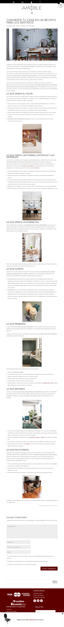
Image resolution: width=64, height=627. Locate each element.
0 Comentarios (31, 25)
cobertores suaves (35, 437)
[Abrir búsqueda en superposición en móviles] (40, 2)
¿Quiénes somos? (38, 593)
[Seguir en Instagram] (38, 600)
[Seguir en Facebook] (34, 600)
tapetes (28, 443)
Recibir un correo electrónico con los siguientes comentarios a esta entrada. (28, 561)
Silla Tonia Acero (31, 619)
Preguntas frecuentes (39, 597)
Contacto (8, 609)
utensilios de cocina (47, 383)
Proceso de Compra (38, 595)
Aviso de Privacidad (11, 611)
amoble (10, 25)
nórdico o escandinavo (28, 166)
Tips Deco (23, 25)
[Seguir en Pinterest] (41, 600)
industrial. (36, 168)
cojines (42, 437)
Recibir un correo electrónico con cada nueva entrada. (22, 564)
